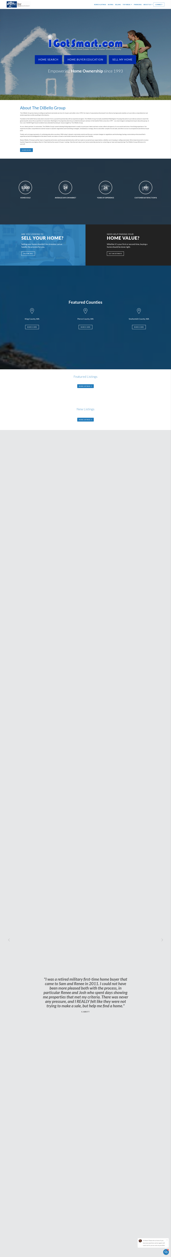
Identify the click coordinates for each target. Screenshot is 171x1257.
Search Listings (100, 4)
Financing (138, 4)
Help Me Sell (28, 253)
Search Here (32, 327)
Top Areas (126, 4)
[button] (9, 940)
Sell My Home (122, 59)
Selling (118, 4)
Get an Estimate (115, 253)
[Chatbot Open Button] (166, 1252)
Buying (110, 4)
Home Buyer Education (85, 59)
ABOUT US (147, 4)
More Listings (85, 386)
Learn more (26, 150)
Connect (158, 4)
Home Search (48, 59)
